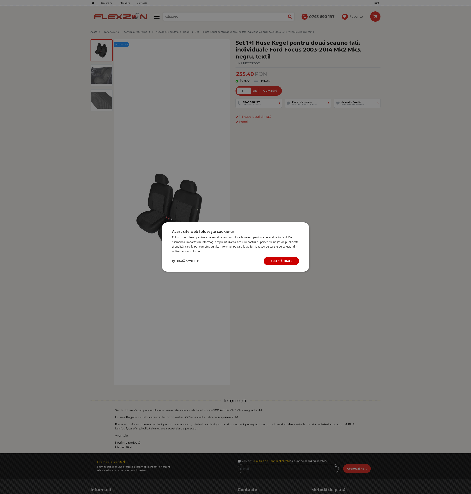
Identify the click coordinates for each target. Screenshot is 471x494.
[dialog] (235, 247)
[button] (185, 261)
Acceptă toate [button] (281, 261)
